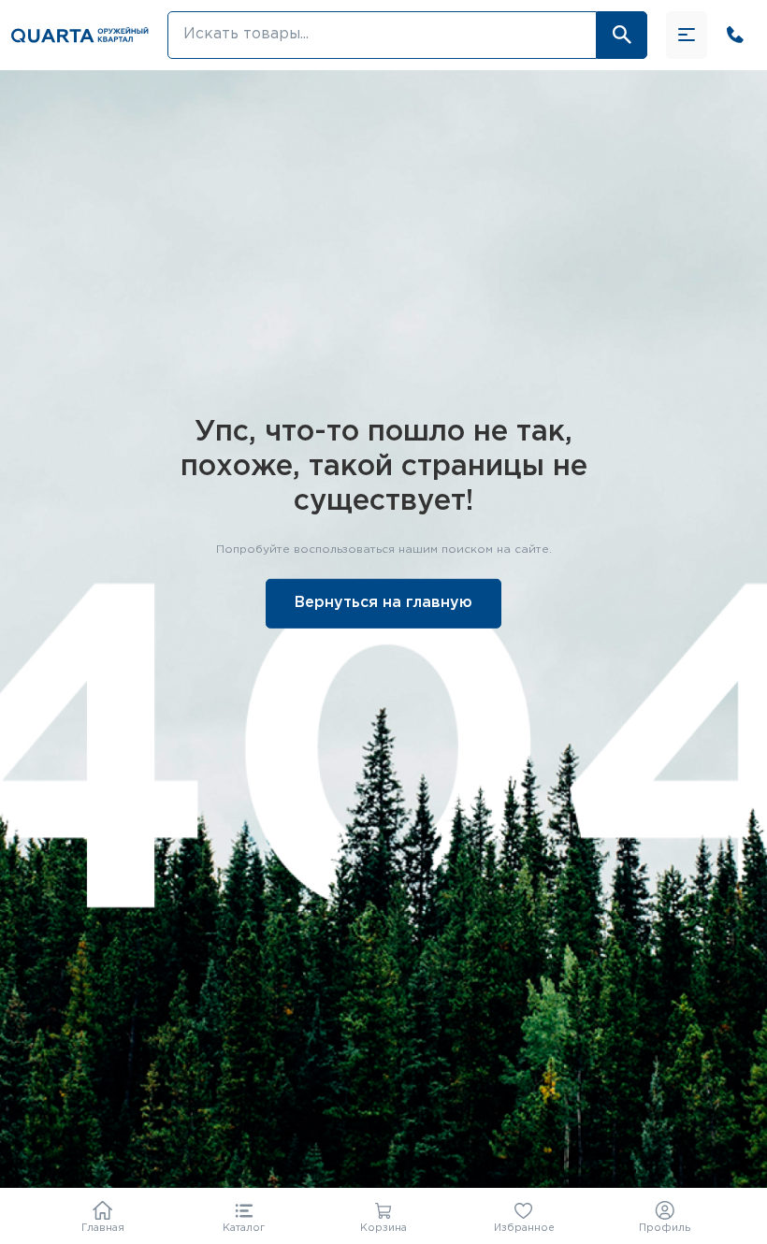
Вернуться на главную (383, 603)
